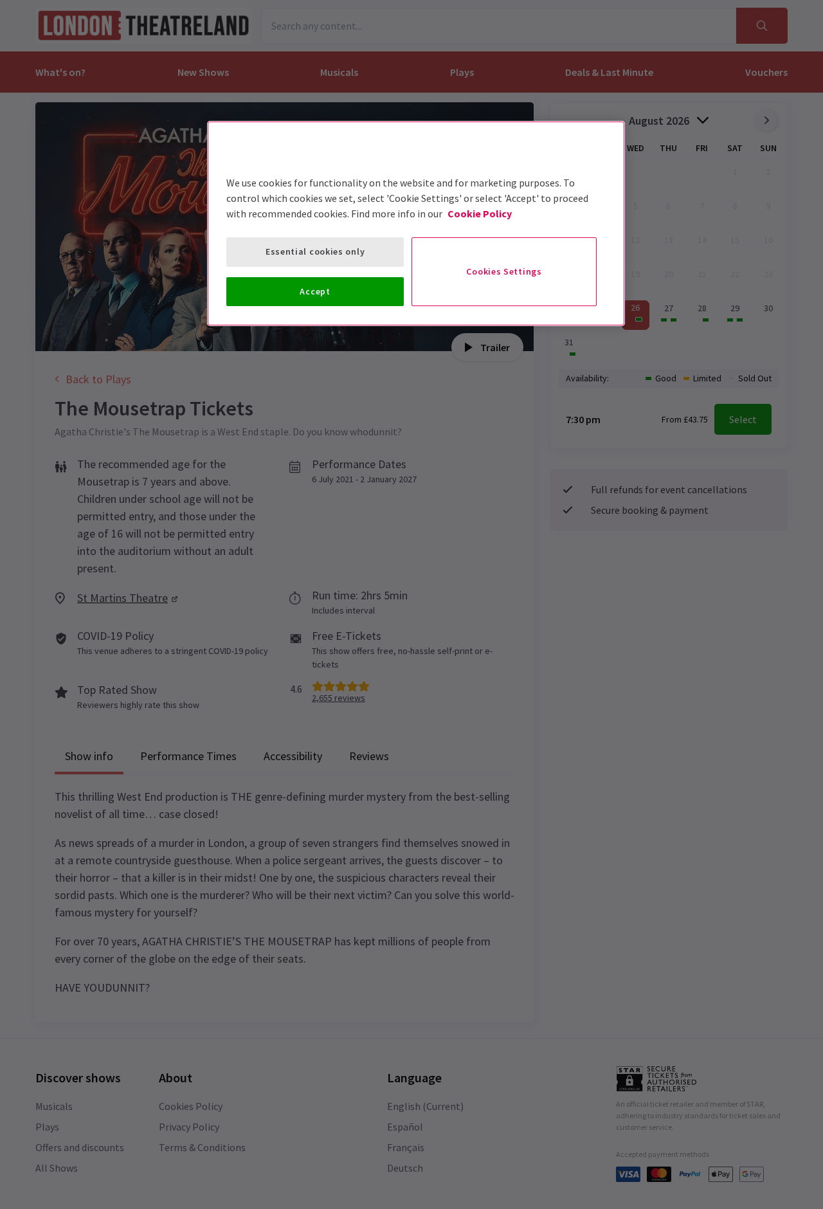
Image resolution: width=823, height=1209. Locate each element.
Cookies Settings (503, 271)
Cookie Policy (480, 213)
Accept (315, 291)
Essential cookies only (315, 251)
